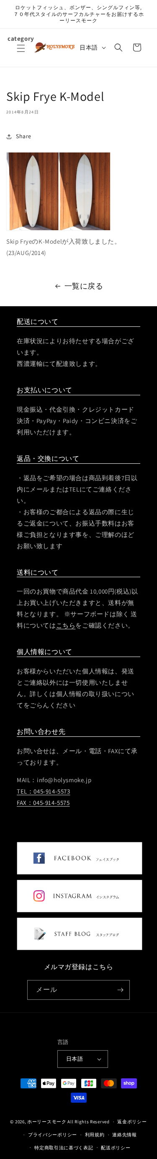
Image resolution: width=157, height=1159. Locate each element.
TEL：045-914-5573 (43, 791)
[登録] (120, 990)
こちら (66, 625)
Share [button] (23, 136)
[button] (21, 53)
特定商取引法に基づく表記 (63, 1148)
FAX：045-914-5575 (43, 803)
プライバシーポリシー (52, 1135)
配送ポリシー (115, 1148)
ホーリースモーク (47, 1122)
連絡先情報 (124, 1135)
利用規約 (95, 1135)
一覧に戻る (83, 286)
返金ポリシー (132, 1122)
